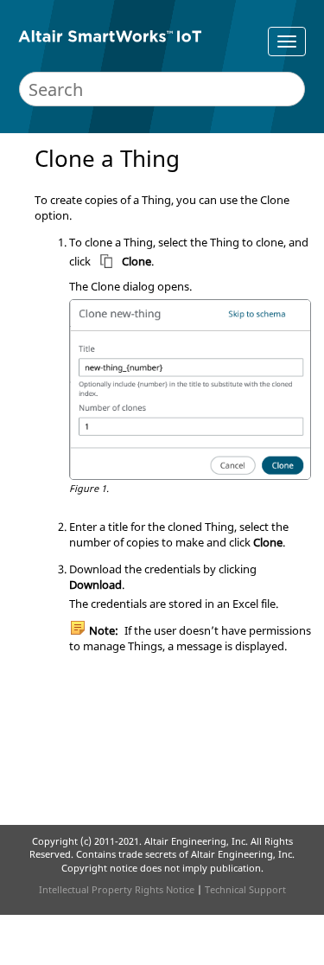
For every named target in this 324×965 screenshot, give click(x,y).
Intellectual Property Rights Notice (116, 889)
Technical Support (245, 889)
